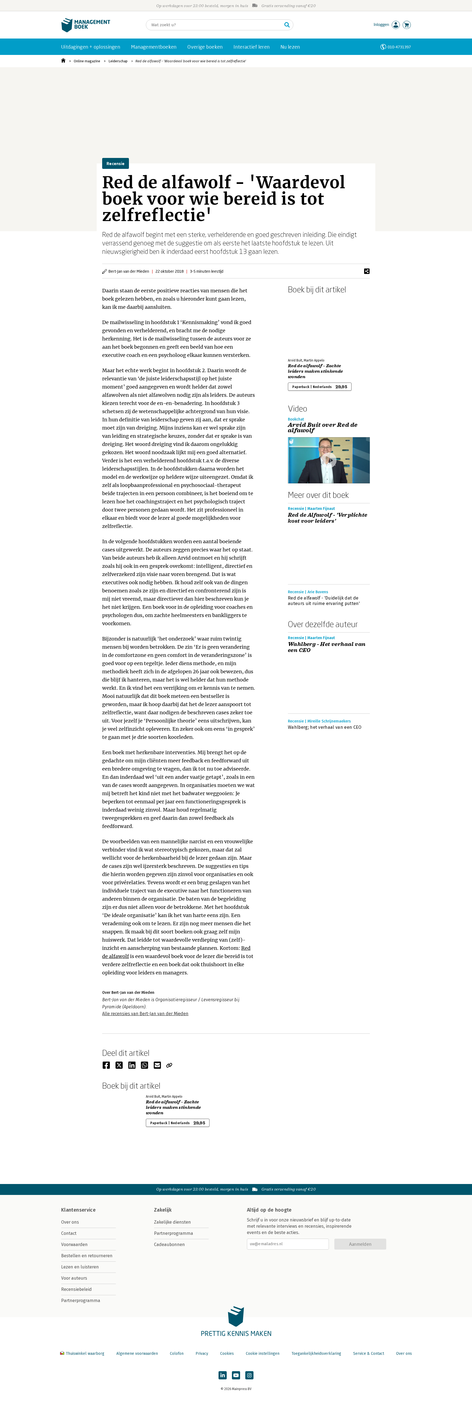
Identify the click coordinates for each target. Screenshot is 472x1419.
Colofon (177, 1353)
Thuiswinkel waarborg (85, 1353)
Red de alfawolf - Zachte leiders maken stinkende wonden (315, 371)
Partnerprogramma (80, 1300)
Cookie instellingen (262, 1353)
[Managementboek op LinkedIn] (223, 1375)
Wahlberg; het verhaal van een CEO (325, 727)
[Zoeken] (287, 24)
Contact (68, 1233)
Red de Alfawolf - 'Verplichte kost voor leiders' (327, 518)
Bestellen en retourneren (87, 1255)
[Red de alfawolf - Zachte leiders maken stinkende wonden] (307, 325)
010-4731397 (399, 47)
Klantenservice (78, 1210)
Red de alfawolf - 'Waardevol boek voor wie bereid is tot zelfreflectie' (190, 61)
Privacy (202, 1353)
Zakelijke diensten (172, 1222)
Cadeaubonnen (169, 1244)
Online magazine (87, 61)
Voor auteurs (74, 1278)
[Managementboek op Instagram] (249, 1375)
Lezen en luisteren (80, 1267)
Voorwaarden (74, 1244)
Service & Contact (368, 1353)
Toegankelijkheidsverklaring (316, 1353)
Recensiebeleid (76, 1289)
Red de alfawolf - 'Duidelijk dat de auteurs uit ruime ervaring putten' (324, 600)
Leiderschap (118, 61)
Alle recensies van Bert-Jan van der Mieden (145, 1013)
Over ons (70, 1222)
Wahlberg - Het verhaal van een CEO (326, 647)
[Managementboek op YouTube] (236, 1375)
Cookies (227, 1353)
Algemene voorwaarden (137, 1353)
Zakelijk (163, 1210)
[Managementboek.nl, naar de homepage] (85, 31)
